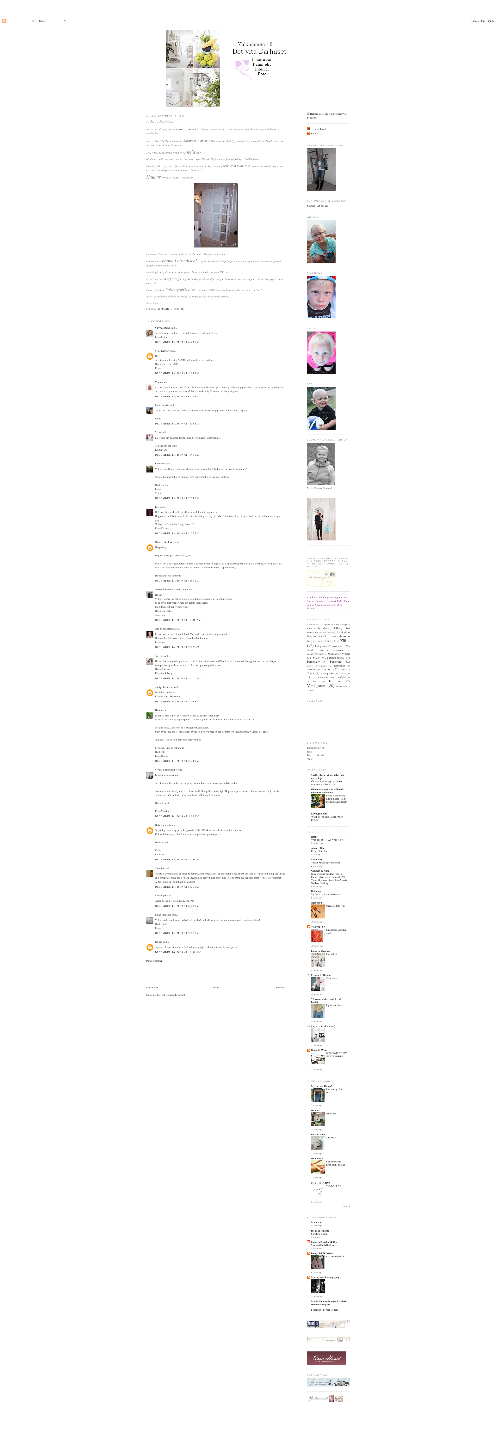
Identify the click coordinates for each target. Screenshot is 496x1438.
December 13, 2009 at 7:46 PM (177, 454)
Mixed (346, 653)
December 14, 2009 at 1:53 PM (177, 701)
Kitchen (316, 641)
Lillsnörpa (160, 895)
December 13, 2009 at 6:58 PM (177, 396)
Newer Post (152, 987)
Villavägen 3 (318, 926)
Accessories (312, 624)
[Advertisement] (248, 8)
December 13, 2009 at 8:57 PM (177, 533)
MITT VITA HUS (320, 1182)
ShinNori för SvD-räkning (323, 1244)
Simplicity (316, 859)
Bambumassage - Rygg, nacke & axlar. (335, 1163)
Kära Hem (160, 463)
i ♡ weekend (332, 977)
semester (311, 669)
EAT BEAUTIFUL (335, 1256)
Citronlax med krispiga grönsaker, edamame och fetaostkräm (327, 783)
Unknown (313, 133)
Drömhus (316, 891)
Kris (157, 507)
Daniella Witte (319, 1050)
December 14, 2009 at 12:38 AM (178, 620)
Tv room (312, 681)
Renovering (339, 665)
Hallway (338, 628)
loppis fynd (337, 646)
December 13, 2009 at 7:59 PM (177, 498)
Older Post (280, 987)
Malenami (316, 1222)
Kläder (329, 641)
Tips (310, 677)
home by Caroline (321, 951)
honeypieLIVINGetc (322, 1253)
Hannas (315, 1110)
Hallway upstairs (314, 632)
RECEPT (323, 665)
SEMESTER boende (317, 205)
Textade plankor (326, 673)
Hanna (158, 710)
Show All (346, 1206)
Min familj (333, 653)
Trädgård (342, 677)
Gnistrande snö (163, 825)
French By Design (321, 975)
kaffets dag (331, 1113)
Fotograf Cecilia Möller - (324, 1242)
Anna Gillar (317, 848)
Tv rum (335, 681)
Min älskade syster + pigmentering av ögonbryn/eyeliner (328, 650)
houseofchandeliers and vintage (171, 589)
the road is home (320, 1230)
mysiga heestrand (164, 687)
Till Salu (342, 673)
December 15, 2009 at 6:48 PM (177, 906)
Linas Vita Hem (163, 914)
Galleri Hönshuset (164, 542)
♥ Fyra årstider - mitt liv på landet (326, 1000)
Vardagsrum (316, 685)
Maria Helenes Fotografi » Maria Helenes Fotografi (329, 1302)
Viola (158, 382)
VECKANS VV (334, 1185)
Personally (313, 661)
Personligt (336, 661)
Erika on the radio (317, 628)
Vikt (311, 690)
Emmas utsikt (162, 405)
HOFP (314, 836)
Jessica (158, 941)
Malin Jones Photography (325, 1277)
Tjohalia (159, 868)
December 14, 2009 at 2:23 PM (177, 761)
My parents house (333, 658)
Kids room (343, 636)
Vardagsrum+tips (343, 686)
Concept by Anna (320, 870)
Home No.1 (317, 1158)
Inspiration (164, 309)
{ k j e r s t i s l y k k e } (323, 1026)
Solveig (159, 656)
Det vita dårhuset (317, 129)
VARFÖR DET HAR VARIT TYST (328, 839)
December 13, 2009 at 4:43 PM (177, 342)
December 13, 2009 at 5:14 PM (177, 373)
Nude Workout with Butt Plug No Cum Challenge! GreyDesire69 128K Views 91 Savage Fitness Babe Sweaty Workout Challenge (329, 878)
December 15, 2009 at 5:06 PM (177, 886)
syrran (343, 669)
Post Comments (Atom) (173, 994)
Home (216, 987)
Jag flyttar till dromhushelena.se (325, 894)
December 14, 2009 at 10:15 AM (178, 678)
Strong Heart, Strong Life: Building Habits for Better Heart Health (336, 798)
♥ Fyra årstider (162, 327)
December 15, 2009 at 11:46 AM (178, 859)
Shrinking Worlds (319, 1233)
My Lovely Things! (321, 1086)
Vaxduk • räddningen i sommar (325, 862)
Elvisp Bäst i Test (319, 851)
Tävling (311, 673)
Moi (315, 658)
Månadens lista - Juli (335, 905)
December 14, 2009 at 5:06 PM (177, 816)
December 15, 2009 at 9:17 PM (177, 933)
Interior (178, 309)
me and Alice (318, 1134)
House (329, 632)
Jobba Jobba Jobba (159, 121)
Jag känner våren (334, 1005)
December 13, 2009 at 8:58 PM (177, 580)
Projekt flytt (331, 953)
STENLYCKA (162, 350)
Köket (345, 640)
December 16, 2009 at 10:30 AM (178, 952)
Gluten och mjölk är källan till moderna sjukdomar (327, 790)
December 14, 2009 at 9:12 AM (177, 647)
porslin (310, 665)
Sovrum (326, 669)
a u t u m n (331, 1137)
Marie (158, 432)
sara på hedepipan (164, 628)
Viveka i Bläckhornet (166, 769)
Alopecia (326, 624)
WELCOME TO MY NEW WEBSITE (336, 1055)
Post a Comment (154, 960)
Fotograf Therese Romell (324, 1309)
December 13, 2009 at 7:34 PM (177, 423)
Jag (331, 636)
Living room (321, 646)
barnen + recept (340, 624)
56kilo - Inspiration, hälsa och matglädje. (327, 776)
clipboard (316, 902)
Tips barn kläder (327, 677)
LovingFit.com (319, 813)
